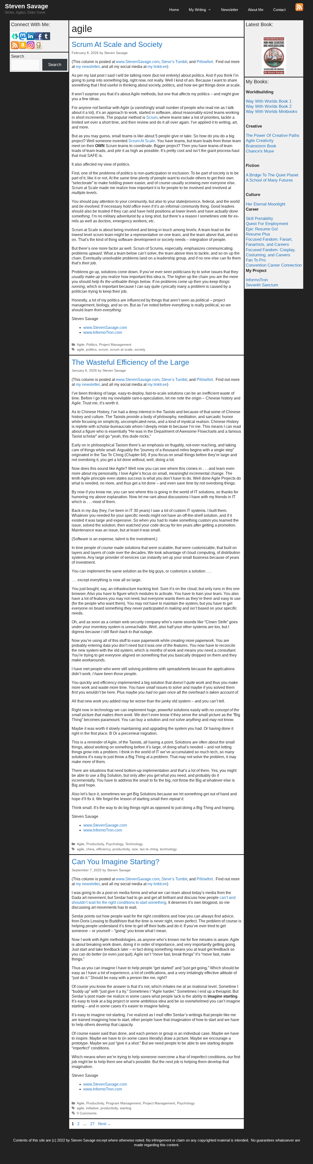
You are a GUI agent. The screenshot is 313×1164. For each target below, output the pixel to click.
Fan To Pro (256, 260)
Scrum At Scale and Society (117, 44)
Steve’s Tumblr (174, 62)
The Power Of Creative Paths (272, 135)
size (135, 849)
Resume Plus (258, 234)
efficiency (103, 849)
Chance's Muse (260, 151)
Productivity (95, 844)
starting (125, 1108)
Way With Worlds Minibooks (271, 111)
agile (80, 349)
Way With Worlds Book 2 (268, 106)
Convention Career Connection (274, 265)
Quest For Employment (267, 223)
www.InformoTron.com (102, 332)
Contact (279, 10)
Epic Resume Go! (262, 229)
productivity (121, 849)
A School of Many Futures (269, 180)
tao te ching (149, 849)
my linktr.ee (157, 67)
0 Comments (87, 1113)
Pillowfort (205, 62)
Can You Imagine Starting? (115, 862)
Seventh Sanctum (262, 285)
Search (17, 56)
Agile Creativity (260, 140)
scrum (103, 349)
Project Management (115, 344)
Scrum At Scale (141, 141)
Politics (91, 344)
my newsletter (88, 67)
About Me (255, 10)
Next (104, 1124)
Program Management (123, 1103)
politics (91, 349)
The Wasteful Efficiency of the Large (130, 362)
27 (93, 1124)
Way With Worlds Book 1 (268, 101)
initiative (92, 1108)
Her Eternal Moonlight (265, 204)
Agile (80, 344)
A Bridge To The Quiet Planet (272, 175)
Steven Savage (26, 6)
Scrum (151, 117)
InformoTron (257, 280)
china (90, 849)
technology (168, 849)
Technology (134, 844)
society (139, 349)
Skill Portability (259, 218)
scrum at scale (121, 349)
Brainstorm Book (261, 146)
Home (174, 10)
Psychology (114, 844)
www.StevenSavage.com (137, 62)
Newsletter (229, 10)
